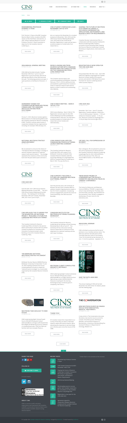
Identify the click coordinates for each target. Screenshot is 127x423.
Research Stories (46, 21)
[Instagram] (104, 2)
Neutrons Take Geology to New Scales (34, 312)
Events (81, 21)
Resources (93, 6)
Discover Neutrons (61, 6)
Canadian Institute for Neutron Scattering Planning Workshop (62, 214)
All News (29, 21)
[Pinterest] (31, 360)
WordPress (75, 419)
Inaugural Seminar (86, 224)
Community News (65, 21)
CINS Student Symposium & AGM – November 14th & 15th (63, 28)
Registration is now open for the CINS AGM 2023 (91, 66)
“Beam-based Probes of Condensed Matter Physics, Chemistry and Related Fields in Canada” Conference (92, 178)
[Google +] (28, 360)
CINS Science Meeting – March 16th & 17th (62, 104)
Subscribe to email (32, 370)
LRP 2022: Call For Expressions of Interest (92, 141)
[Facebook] (23, 360)
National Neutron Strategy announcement (33, 141)
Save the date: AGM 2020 (88, 277)
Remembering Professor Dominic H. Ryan (31, 28)
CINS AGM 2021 (27, 182)
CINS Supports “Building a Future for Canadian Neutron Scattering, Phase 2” (62, 177)
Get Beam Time (75, 6)
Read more (28, 51)
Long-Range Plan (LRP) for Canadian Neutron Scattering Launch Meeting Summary (62, 142)
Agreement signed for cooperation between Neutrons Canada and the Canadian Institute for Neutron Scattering (35, 107)
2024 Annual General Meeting (33, 65)
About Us (101, 6)
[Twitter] (102, 2)
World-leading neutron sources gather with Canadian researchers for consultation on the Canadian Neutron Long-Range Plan (63, 68)
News (85, 6)
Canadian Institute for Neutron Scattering (40, 419)
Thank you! (54, 313)
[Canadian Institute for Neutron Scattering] (27, 7)
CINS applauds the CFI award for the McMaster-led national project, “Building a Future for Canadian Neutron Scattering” (35, 215)
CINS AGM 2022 (84, 104)
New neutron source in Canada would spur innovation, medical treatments (92, 307)
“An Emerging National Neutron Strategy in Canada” (34, 254)
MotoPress (59, 419)
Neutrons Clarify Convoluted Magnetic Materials (62, 266)
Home (50, 6)
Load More (63, 344)
